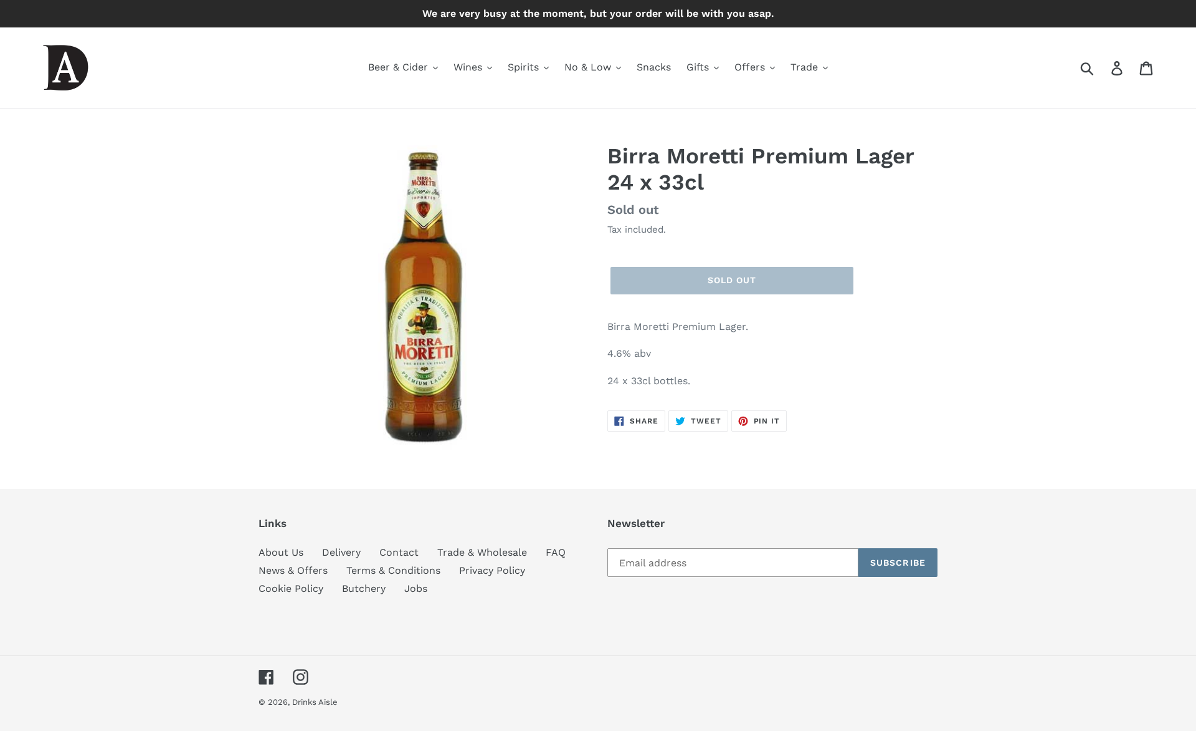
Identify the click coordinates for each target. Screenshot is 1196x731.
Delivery (341, 552)
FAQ (556, 552)
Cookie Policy (291, 588)
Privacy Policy (492, 570)
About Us (281, 552)
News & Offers (293, 570)
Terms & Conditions (393, 570)
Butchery (364, 588)
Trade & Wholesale (482, 552)
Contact (399, 552)
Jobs (415, 588)
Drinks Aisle (315, 702)
